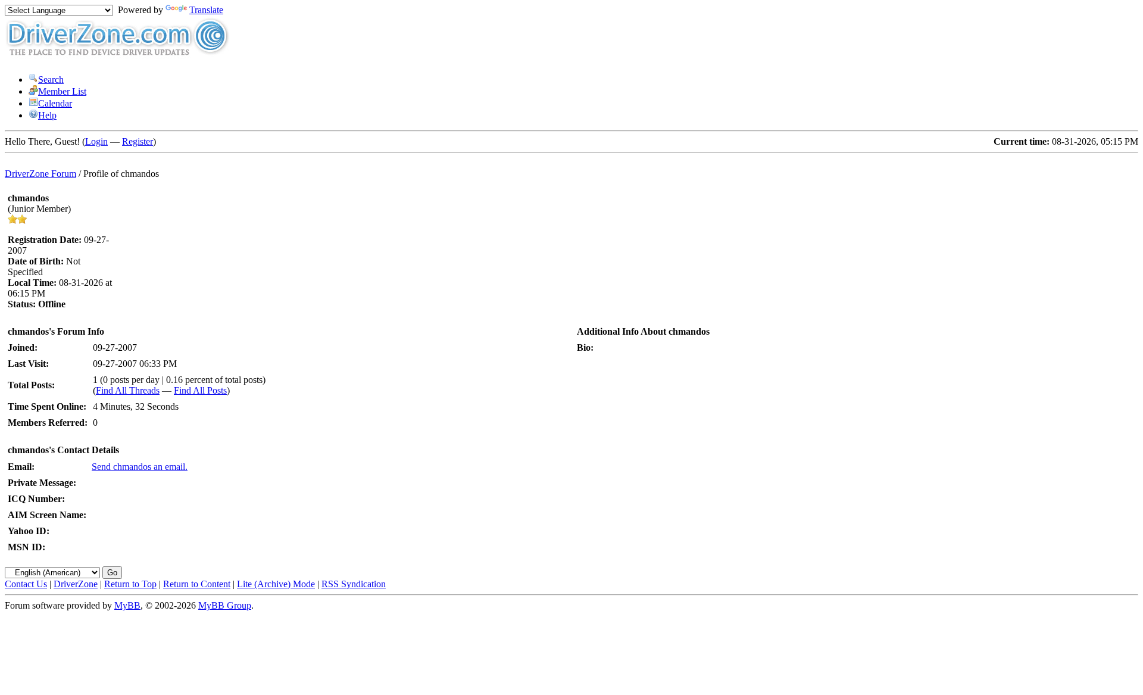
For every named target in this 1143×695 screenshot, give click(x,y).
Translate (206, 10)
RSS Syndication (353, 584)
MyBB (127, 605)
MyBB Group (224, 605)
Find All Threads (128, 390)
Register (137, 141)
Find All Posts (200, 390)
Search (51, 79)
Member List (62, 91)
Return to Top (130, 584)
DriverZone (76, 584)
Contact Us (26, 584)
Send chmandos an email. (140, 467)
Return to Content (196, 584)
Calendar (55, 103)
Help (47, 115)
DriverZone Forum (40, 174)
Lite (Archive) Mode (276, 584)
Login (96, 141)
